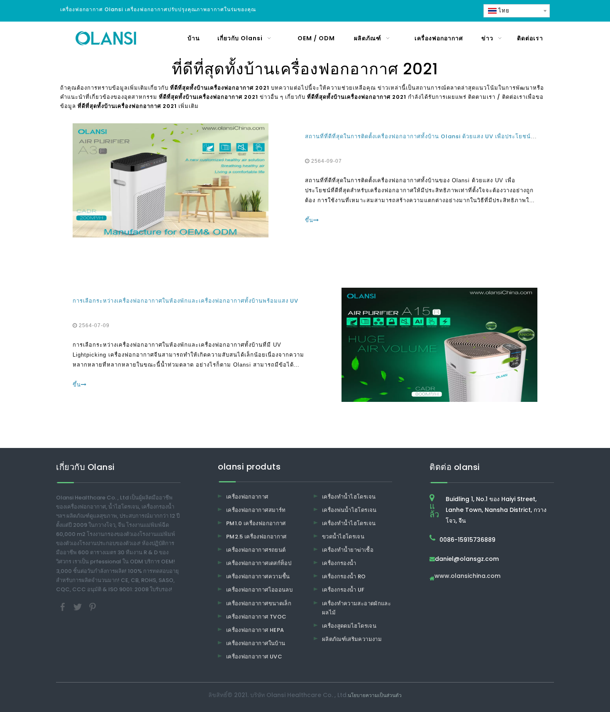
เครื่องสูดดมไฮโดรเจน (349, 626)
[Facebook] (63, 606)
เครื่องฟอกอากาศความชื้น (258, 576)
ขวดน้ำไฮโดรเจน (343, 537)
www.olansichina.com (467, 576)
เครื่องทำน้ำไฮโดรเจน (349, 497)
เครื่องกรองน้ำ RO (344, 576)
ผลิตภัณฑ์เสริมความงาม (352, 639)
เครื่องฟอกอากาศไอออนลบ (259, 590)
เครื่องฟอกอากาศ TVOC (256, 617)
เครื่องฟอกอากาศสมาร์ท (255, 510)
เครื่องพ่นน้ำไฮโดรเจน (349, 510)
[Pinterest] (92, 606)
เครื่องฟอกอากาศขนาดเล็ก (258, 603)
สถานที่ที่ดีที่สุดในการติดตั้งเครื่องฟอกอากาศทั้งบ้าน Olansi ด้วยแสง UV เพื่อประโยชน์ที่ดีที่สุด (427, 136)
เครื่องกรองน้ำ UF (343, 590)
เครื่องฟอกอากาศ (247, 497)
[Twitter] (78, 606)
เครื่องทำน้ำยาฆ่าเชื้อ (347, 550)
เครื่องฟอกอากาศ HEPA (255, 630)
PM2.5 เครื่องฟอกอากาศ (256, 537)
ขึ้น (309, 220)
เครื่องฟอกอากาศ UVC (254, 657)
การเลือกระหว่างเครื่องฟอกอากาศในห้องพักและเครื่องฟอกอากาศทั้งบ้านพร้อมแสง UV (185, 301)
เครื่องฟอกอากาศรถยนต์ (255, 550)
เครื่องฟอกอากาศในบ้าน (255, 643)
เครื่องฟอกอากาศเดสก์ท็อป (258, 563)
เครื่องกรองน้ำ (339, 563)
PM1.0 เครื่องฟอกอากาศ (256, 523)
